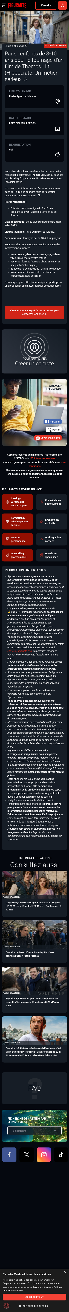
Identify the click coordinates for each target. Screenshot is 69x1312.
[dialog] (34, 1290)
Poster (56, 429)
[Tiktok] (61, 1154)
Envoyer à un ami (50, 437)
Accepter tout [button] (34, 1296)
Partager (55, 421)
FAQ (34, 1088)
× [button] (65, 1272)
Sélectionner (20, 1130)
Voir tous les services (43, 458)
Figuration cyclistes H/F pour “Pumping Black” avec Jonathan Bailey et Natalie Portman (30, 954)
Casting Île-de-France (55, 46)
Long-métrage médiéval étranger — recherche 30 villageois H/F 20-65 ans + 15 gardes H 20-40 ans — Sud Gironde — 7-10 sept (34, 906)
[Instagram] (44, 1154)
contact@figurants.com (20, 651)
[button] (34, 1306)
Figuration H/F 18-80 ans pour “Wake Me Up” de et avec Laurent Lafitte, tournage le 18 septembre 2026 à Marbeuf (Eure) (33, 1002)
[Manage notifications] (6, 1305)
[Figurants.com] (17, 5)
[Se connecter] (62, 5)
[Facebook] (9, 1154)
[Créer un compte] (34, 351)
